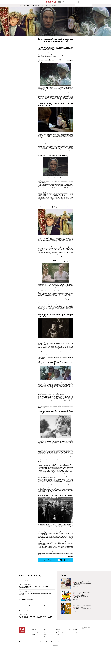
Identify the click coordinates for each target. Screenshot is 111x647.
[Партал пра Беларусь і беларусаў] (54, 2)
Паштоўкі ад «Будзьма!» (73, 632)
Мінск (74, 599)
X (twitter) (42, 641)
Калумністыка (26, 5)
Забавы (57, 634)
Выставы (77, 599)
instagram (27, 641)
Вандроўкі (51, 5)
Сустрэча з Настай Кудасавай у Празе (81, 581)
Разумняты (58, 629)
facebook (21, 641)
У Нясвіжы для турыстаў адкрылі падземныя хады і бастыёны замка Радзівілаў (35, 593)
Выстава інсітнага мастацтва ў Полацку (82, 605)
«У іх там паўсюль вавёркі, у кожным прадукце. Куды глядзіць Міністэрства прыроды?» (33, 587)
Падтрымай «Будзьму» (86, 641)
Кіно (44, 627)
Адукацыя (70, 627)
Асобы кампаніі (83, 628)
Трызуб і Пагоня (46, 636)
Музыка (41, 5)
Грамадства (25, 584)
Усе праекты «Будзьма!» (84, 629)
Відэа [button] (45, 5)
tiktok (37, 641)
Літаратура (37, 5)
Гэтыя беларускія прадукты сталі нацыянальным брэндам (32, 605)
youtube (48, 641)
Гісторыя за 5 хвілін (35, 632)
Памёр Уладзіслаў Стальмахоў (26, 580)
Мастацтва (45, 631)
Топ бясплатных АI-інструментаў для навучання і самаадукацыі (34, 610)
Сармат (57, 627)
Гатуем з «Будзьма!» (59, 632)
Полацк (74, 611)
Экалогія (70, 631)
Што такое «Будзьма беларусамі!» (85, 627)
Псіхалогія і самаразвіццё (73, 629)
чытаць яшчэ (51, 575)
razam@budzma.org (62, 641)
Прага (74, 586)
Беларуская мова (30, 584)
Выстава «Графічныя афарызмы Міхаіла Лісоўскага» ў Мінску (82, 593)
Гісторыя (32, 5)
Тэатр (45, 632)
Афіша (55, 5)
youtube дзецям (54, 641)
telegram (32, 641)
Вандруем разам (30, 591)
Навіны (20, 5)
